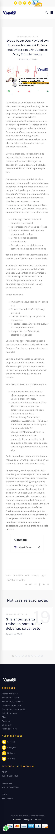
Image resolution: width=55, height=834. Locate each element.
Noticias (33, 36)
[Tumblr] (39, 584)
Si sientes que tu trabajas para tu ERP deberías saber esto (24, 624)
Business (22, 36)
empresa (18, 575)
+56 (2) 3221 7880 (10, 776)
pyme (44, 575)
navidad (35, 575)
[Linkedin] (44, 584)
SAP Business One (16, 580)
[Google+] (35, 584)
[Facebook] (26, 584)
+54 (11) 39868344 (10, 787)
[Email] (48, 584)
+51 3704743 (7, 798)
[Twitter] (30, 584)
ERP (27, 575)
